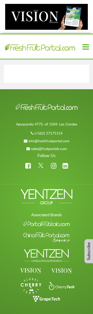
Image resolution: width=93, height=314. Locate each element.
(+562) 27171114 (49, 133)
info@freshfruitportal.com (48, 140)
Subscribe (88, 251)
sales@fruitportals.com (49, 148)
